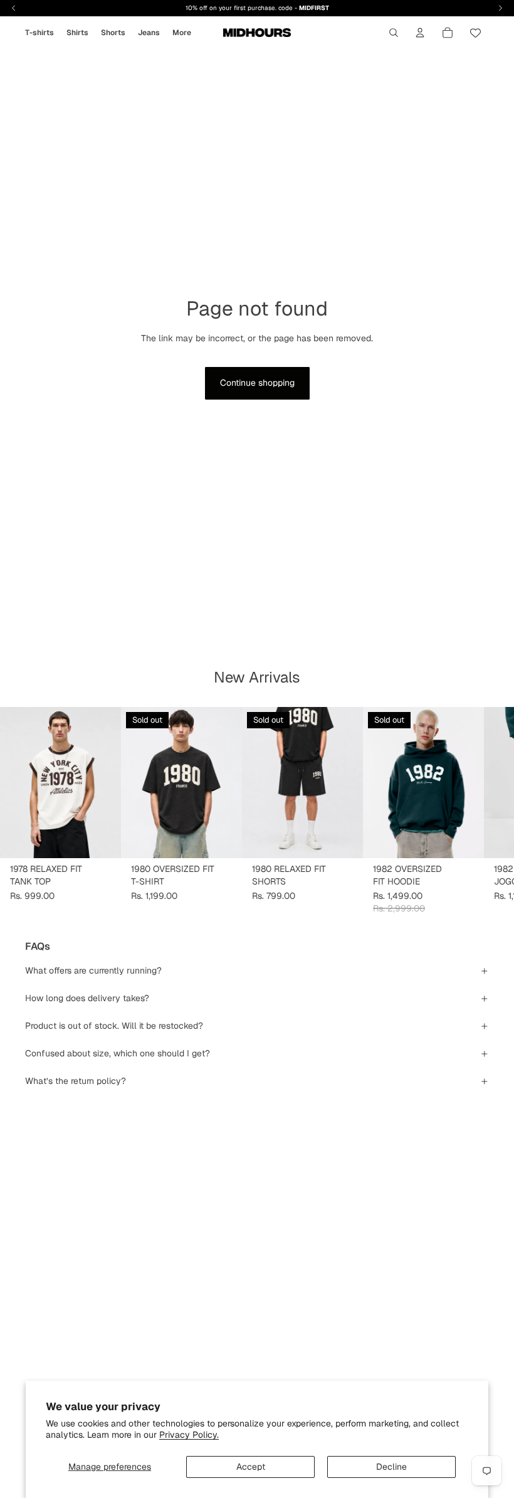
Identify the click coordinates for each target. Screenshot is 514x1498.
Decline (391, 1466)
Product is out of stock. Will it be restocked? (114, 1025)
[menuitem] (181, 32)
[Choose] (101, 838)
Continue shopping (257, 382)
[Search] (393, 32)
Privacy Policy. (189, 1434)
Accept (250, 1466)
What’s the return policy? (75, 1080)
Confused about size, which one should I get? (117, 1053)
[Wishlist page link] (475, 33)
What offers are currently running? (93, 970)
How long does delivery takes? (87, 998)
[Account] (420, 32)
